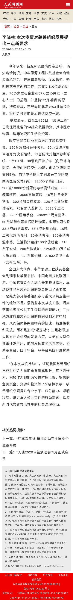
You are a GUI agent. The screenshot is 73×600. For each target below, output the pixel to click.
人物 (59, 13)
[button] (67, 19)
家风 (44, 18)
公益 (25, 26)
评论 (13, 13)
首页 (7, 26)
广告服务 (48, 575)
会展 (6, 18)
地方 (51, 18)
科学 (36, 13)
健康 (29, 18)
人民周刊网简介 (13, 575)
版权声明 (63, 575)
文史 (44, 13)
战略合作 (32, 575)
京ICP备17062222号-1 (37, 588)
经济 (21, 13)
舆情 (21, 18)
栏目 (16, 26)
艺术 (51, 13)
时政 (6, 13)
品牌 (36, 18)
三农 (13, 18)
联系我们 (36, 579)
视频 (59, 18)
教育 (67, 13)
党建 (29, 13)
